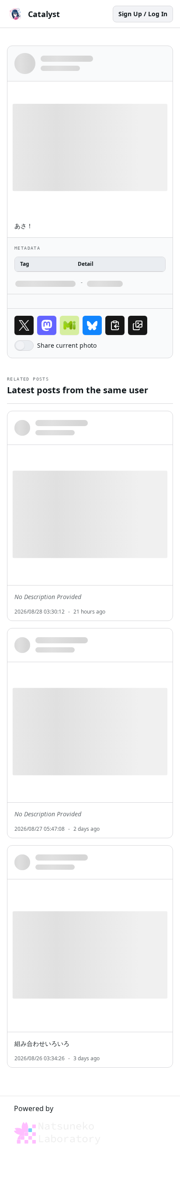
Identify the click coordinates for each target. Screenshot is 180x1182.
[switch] (24, 345)
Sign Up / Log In (142, 14)
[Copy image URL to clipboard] (137, 325)
